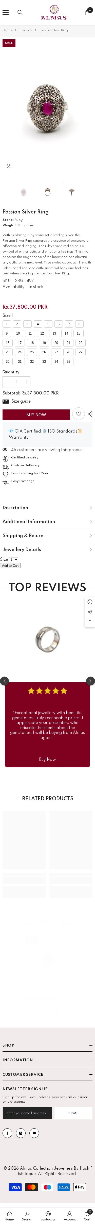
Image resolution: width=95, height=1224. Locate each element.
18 (32, 343)
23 (7, 352)
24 (20, 352)
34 (56, 361)
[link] (78, 413)
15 (78, 333)
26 (44, 352)
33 (44, 361)
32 (32, 361)
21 (68, 343)
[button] (78, 167)
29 (80, 352)
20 (56, 343)
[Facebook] (7, 1133)
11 (30, 333)
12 (42, 333)
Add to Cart (10, 566)
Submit (73, 1113)
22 (80, 343)
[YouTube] (34, 1133)
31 (20, 361)
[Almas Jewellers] (47, 637)
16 (7, 343)
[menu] (6, 12)
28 (68, 352)
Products (25, 30)
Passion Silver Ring (43, 999)
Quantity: (12, 372)
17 (20, 343)
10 (18, 333)
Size (7, 316)
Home (7, 30)
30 (7, 361)
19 (44, 343)
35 (68, 361)
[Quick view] (65, 940)
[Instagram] (21, 1133)
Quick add (48, 985)
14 (66, 333)
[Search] (20, 12)
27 (56, 352)
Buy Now (36, 415)
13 (54, 333)
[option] (47, 106)
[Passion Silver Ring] (47, 958)
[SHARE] (88, 414)
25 (32, 352)
